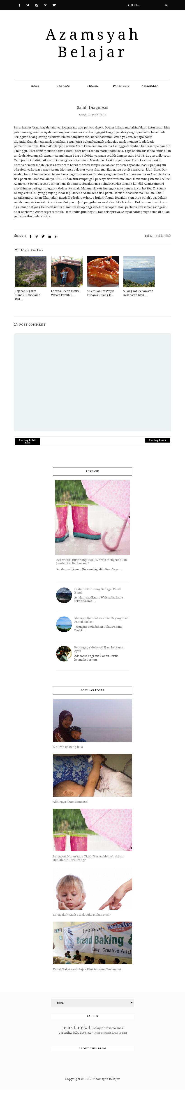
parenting (65, 1032)
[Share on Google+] (55, 236)
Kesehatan (149, 85)
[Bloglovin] (54, 5)
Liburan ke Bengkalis (68, 747)
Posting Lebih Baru (27, 441)
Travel (92, 85)
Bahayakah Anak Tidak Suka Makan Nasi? (82, 914)
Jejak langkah (163, 235)
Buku (76, 1032)
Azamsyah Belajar (93, 43)
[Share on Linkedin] (49, 236)
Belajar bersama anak (108, 1028)
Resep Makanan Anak (106, 1032)
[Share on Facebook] (30, 236)
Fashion (63, 85)
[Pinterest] (45, 5)
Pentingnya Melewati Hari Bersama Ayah (98, 649)
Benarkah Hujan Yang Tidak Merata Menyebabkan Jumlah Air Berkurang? (91, 561)
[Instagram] (37, 5)
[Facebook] (19, 5)
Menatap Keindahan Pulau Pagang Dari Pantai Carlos (101, 619)
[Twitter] (28, 5)
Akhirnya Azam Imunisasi (70, 801)
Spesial (122, 1032)
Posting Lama (157, 440)
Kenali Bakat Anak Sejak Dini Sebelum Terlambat (87, 969)
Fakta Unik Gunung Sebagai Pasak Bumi (97, 590)
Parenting (121, 85)
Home (35, 85)
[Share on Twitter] (43, 236)
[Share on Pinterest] (37, 236)
